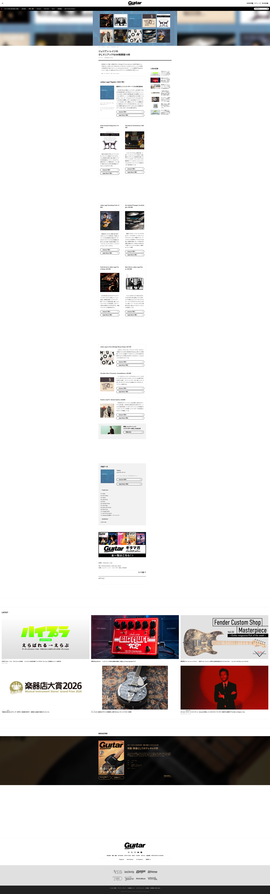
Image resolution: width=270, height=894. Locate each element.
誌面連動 (60, 8)
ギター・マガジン (101, 46)
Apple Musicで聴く (124, 115)
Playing (138, 855)
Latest (6, 612)
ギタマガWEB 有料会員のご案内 (11, 8)
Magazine (104, 734)
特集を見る (128, 432)
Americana (113, 46)
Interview (39, 8)
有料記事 (24, 8)
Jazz (118, 46)
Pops (3, 663)
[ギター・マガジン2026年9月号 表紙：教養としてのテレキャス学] (111, 774)
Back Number (130, 859)
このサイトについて (140, 888)
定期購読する (118, 778)
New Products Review (70, 8)
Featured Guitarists (106, 565)
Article (108, 46)
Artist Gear (46, 8)
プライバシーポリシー (121, 888)
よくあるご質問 (113, 888)
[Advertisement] (122, 190)
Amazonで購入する (105, 778)
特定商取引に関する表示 (155, 888)
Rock (7, 663)
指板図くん (148, 859)
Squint (119, 565)
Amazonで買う (122, 112)
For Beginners (139, 859)
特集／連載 (31, 8)
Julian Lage (114, 565)
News (53, 8)
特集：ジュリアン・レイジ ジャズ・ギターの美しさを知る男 (112, 567)
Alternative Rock (184, 713)
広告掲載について (131, 888)
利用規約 (147, 888)
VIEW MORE (168, 776)
